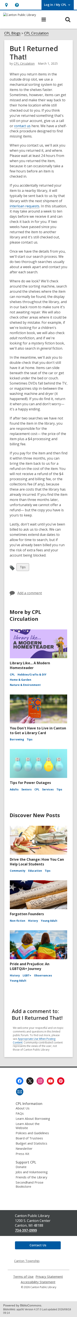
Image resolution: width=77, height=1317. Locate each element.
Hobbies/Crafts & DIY (32, 674)
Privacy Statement (49, 1277)
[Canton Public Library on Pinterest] (60, 1081)
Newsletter (24, 1148)
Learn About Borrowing (33, 1118)
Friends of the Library (31, 1177)
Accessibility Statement (38, 1282)
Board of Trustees (29, 1138)
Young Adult (49, 921)
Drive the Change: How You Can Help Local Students (37, 862)
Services (48, 789)
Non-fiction (17, 921)
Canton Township (27, 1261)
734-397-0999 (26, 1230)
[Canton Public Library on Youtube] (50, 1081)
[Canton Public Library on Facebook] (19, 1081)
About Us (23, 1108)
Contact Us (38, 1245)
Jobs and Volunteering (32, 1172)
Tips (23, 568)
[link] (6, 5)
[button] (17, 5)
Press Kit (22, 1153)
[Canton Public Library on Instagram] (40, 1081)
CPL (12, 674)
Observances (43, 975)
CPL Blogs (12, 33)
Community (17, 871)
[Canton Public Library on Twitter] (30, 1081)
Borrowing (17, 739)
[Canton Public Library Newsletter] (19, 1091)
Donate (21, 1167)
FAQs (20, 1113)
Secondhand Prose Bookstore (29, 1184)
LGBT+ (27, 975)
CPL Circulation (36, 33)
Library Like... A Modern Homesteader (30, 665)
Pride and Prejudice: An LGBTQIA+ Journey (29, 966)
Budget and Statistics (31, 1143)
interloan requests (24, 206)
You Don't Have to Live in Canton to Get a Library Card (38, 730)
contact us (22, 126)
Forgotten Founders (27, 914)
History (33, 921)
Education (35, 871)
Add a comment (29, 593)
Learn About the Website (28, 1125)
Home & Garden (20, 680)
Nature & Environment (25, 685)
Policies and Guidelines (32, 1133)
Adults (14, 789)
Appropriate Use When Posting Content (34, 1040)
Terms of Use (23, 1277)
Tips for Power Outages (30, 782)
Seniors (26, 789)
